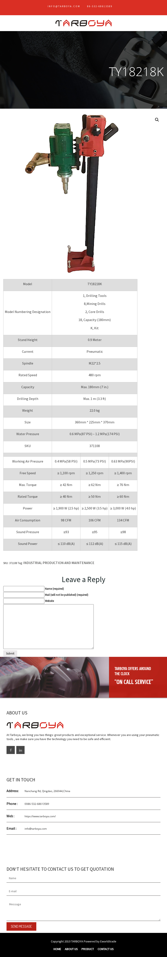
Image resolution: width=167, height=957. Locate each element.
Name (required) (54, 589)
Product (88, 949)
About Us (71, 949)
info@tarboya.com (64, 6)
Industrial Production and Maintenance (58, 563)
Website (49, 601)
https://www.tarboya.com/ (40, 816)
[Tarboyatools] (83, 21)
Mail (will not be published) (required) (66, 595)
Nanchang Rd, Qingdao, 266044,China (47, 791)
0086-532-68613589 (37, 804)
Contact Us (106, 949)
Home (57, 949)
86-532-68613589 (99, 6)
